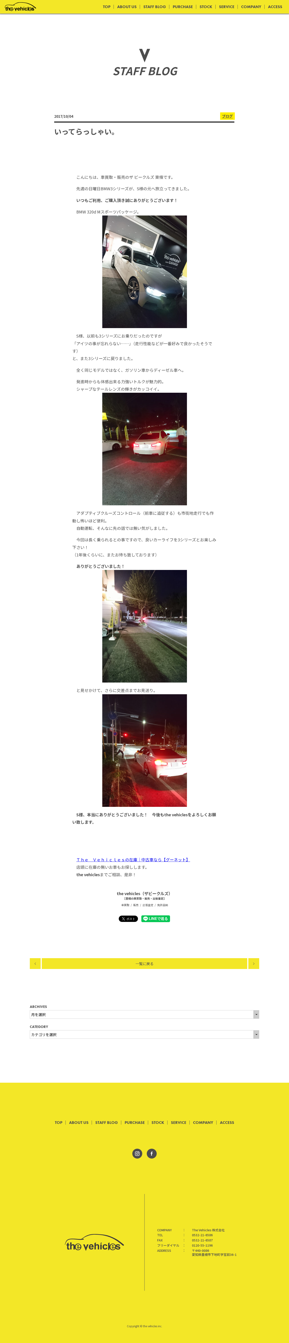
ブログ (227, 116)
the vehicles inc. (152, 1326)
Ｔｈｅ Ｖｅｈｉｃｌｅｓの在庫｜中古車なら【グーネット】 (133, 859)
